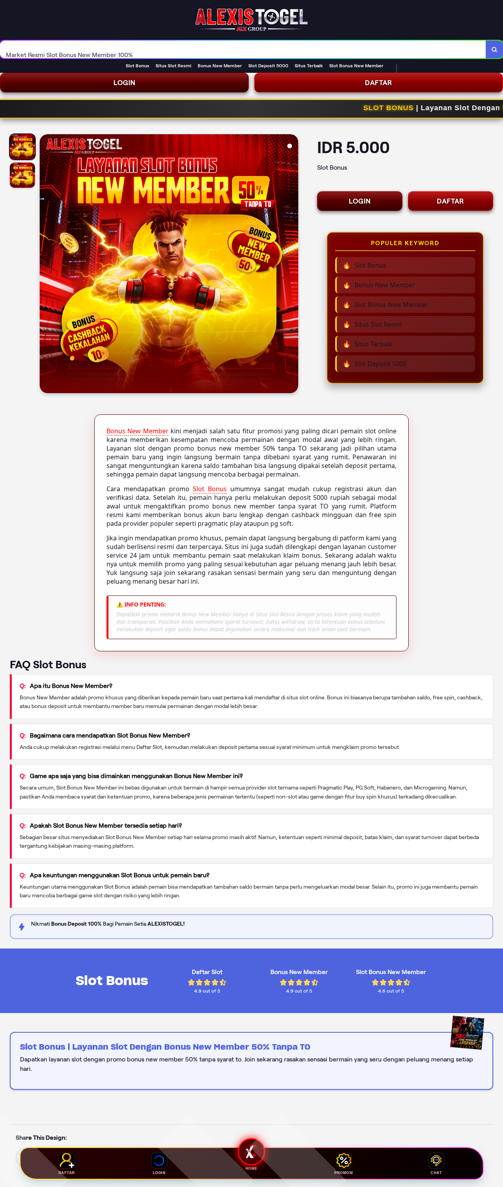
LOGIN (125, 82)
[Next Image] (292, 265)
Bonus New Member (137, 431)
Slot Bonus (210, 488)
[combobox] (243, 49)
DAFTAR (378, 82)
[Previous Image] (46, 265)
